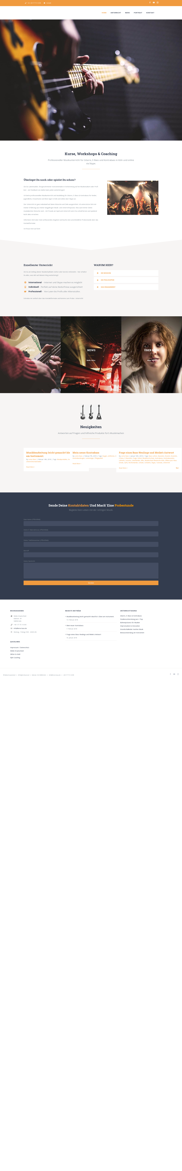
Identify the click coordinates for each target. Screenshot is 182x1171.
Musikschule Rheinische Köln (154, 460)
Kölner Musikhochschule (146, 458)
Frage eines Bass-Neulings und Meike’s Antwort (146, 452)
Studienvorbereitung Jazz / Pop (131, 619)
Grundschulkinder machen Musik (131, 629)
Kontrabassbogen (79, 458)
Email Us (157, 675)
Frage (135, 458)
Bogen (104, 456)
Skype (153, 463)
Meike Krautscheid (17, 651)
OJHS (126, 463)
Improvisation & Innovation (130, 626)
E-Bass (121, 458)
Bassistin (161, 456)
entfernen (111, 456)
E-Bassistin (128, 458)
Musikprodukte (62, 459)
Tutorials (159, 463)
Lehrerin (121, 460)
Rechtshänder (133, 463)
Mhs (142, 460)
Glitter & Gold (15, 654)
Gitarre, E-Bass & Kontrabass (131, 616)
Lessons (128, 460)
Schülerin (148, 463)
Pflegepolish (99, 458)
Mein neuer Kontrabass (86, 452)
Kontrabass (159, 458)
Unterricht (166, 463)
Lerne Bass (32, 459)
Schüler (141, 463)
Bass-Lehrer (153, 456)
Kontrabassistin (169, 458)
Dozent (167, 456)
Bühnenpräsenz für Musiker (130, 622)
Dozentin (174, 456)
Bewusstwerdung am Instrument (132, 633)
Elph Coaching (15, 657)
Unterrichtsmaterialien (33, 462)
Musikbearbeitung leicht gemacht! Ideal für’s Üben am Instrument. (90, 616)
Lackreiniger (90, 458)
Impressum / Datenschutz (19, 647)
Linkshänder (136, 460)
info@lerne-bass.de (20, 628)
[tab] (126, 273)
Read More (30, 467)
